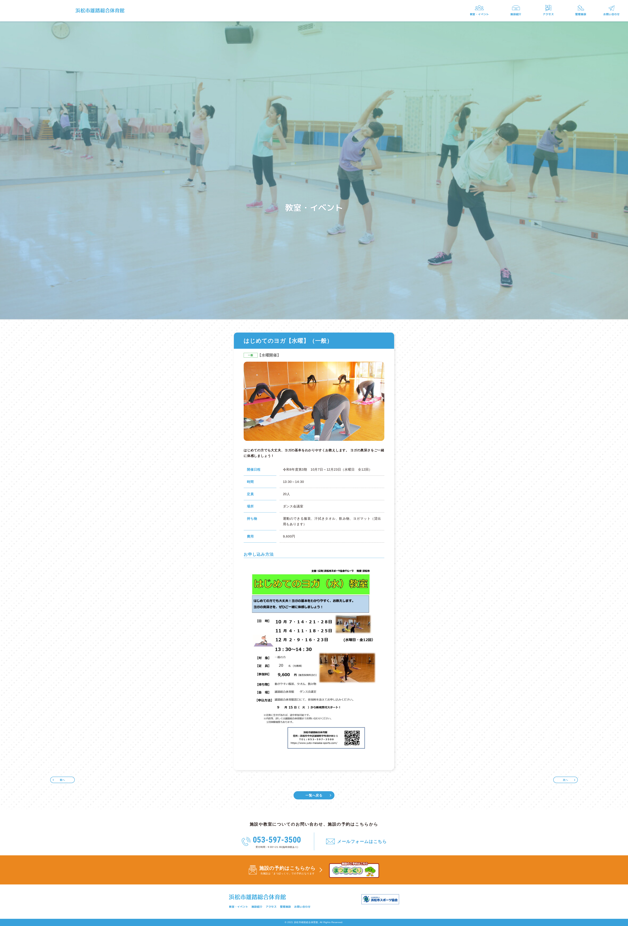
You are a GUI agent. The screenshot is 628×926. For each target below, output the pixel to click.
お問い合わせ (611, 14)
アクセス (548, 14)
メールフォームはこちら (362, 841)
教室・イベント (479, 14)
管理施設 (580, 14)
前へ (62, 779)
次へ (565, 779)
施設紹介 (515, 14)
